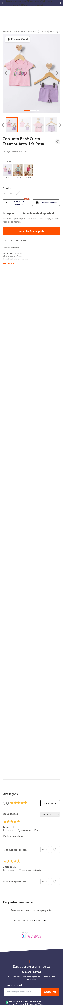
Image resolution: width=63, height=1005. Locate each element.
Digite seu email (14, 984)
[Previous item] (2, 3)
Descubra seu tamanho (19, 202)
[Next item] (60, 3)
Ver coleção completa (32, 231)
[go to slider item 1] (25, 124)
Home (6, 31)
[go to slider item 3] (51, 124)
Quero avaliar (50, 803)
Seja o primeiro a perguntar (31, 920)
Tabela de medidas (49, 202)
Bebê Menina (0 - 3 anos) (36, 31)
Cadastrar (50, 991)
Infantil (16, 31)
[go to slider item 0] (12, 124)
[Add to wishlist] (57, 141)
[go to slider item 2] (38, 124)
